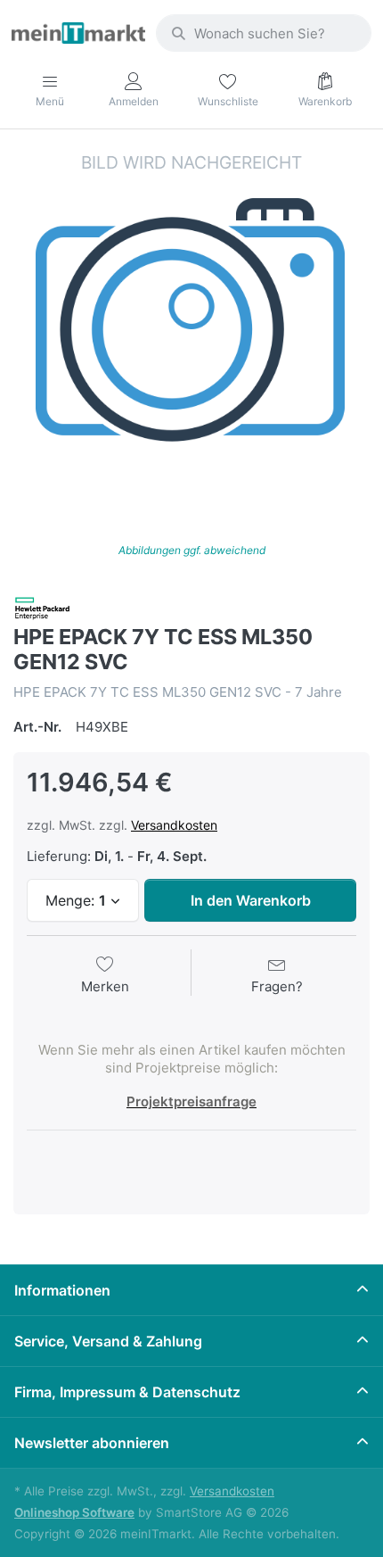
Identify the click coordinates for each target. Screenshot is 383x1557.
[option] (191, 329)
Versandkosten (174, 824)
